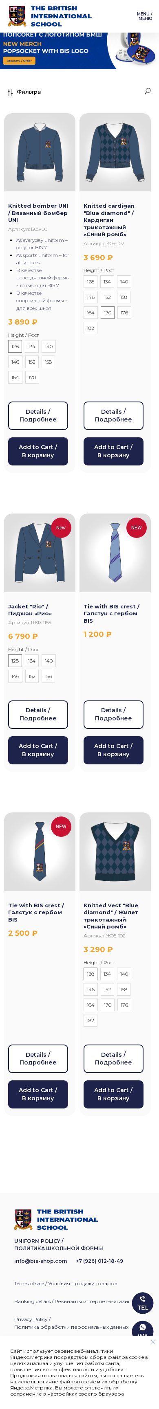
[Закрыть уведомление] (153, 1342)
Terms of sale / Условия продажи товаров (65, 1283)
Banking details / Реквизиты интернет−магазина (74, 1301)
